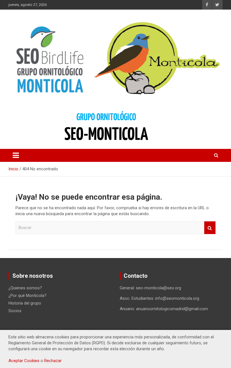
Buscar (210, 227)
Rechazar (53, 360)
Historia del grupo (24, 303)
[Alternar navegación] (15, 155)
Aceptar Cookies (23, 360)
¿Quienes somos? (25, 287)
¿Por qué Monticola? (27, 295)
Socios (14, 310)
